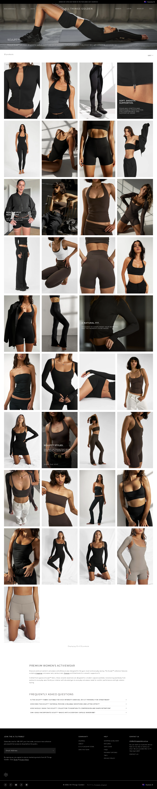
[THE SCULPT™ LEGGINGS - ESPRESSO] (60, 265)
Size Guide (108, 746)
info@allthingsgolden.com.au (138, 741)
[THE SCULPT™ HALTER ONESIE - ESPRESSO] (135, 440)
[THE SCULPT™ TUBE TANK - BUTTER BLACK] (22, 382)
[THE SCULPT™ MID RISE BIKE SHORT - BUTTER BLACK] (97, 382)
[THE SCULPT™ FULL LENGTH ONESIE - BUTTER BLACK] (60, 556)
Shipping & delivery (111, 741)
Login (129, 8)
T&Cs (105, 755)
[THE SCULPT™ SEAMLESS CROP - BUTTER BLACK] (135, 498)
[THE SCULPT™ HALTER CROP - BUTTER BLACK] (135, 265)
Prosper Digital (100, 785)
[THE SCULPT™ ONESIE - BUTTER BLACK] (97, 556)
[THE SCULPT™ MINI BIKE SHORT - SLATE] (22, 615)
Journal (81, 741)
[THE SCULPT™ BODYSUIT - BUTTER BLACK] (60, 149)
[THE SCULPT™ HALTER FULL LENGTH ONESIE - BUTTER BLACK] (22, 149)
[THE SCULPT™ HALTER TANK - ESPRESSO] (97, 207)
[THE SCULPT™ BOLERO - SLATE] (135, 556)
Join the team (83, 749)
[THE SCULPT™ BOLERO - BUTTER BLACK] (60, 382)
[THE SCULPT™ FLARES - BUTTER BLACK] (60, 323)
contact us (133, 754)
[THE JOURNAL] (22, 207)
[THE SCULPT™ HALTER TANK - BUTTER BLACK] (60, 91)
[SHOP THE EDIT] (60, 440)
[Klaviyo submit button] (53, 750)
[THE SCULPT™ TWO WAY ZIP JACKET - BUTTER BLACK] (22, 91)
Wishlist (140, 8)
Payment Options (110, 752)
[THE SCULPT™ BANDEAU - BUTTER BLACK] (135, 149)
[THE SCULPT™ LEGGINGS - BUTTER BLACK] (97, 91)
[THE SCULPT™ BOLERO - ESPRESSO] (135, 207)
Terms (16, 760)
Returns (107, 744)
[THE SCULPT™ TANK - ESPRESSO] (135, 382)
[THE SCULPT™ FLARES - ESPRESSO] (97, 440)
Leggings (39, 673)
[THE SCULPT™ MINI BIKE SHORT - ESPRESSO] (97, 265)
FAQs (106, 749)
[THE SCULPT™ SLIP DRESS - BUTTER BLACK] (22, 440)
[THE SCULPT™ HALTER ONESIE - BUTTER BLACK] (22, 323)
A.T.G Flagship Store (86, 746)
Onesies (67, 673)
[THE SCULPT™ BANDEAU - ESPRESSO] (60, 498)
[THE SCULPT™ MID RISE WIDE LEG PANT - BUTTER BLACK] (22, 265)
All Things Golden (76, 785)
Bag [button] (151, 8)
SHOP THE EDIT (51, 464)
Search (118, 8)
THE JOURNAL (12, 231)
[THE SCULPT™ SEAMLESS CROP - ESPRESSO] (22, 498)
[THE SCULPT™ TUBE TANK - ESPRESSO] (60, 207)
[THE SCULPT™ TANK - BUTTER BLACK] (22, 556)
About (80, 744)
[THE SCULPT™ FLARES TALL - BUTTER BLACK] (97, 498)
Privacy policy (109, 758)
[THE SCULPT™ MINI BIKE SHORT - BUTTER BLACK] (97, 149)
